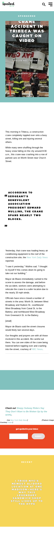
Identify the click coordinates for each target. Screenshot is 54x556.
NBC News (37, 349)
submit (38, 436)
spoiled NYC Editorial (27, 60)
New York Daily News (37, 257)
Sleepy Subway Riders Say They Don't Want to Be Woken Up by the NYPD (26, 411)
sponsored (27, 16)
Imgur (9, 422)
